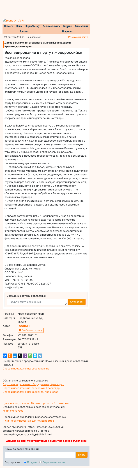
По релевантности (53, 462)
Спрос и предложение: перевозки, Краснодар (31, 388)
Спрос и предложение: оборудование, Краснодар (33, 384)
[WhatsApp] (30, 356)
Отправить (76, 301)
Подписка (67, 31)
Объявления (81, 26)
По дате (32, 462)
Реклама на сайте (78, 37)
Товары (24, 31)
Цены (19, 26)
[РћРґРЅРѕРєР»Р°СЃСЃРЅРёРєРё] (10, 356)
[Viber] (25, 356)
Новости (8, 26)
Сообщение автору (31, 330)
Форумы (67, 26)
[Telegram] (40, 356)
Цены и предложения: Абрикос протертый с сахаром (36, 403)
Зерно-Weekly (33, 26)
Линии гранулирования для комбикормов (28, 420)
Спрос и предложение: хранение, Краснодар (30, 391)
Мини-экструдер (13, 410)
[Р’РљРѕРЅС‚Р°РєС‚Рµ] (5, 356)
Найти (81, 454)
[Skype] (35, 356)
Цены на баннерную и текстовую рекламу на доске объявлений (46, 440)
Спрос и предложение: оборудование (26, 368)
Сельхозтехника (51, 26)
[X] (20, 356)
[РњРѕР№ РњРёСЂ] (15, 356)
